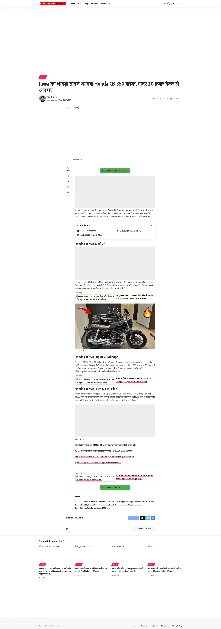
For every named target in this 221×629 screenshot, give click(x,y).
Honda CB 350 (103, 502)
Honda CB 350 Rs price (96, 505)
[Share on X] (164, 98)
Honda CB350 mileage (114, 505)
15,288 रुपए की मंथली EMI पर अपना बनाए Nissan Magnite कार (98, 463)
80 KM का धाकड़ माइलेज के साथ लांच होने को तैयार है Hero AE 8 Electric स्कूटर (103, 451)
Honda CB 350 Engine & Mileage (91, 235)
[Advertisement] (71, 25)
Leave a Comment (145, 528)
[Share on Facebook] (160, 98)
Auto (43, 77)
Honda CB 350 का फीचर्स (87, 231)
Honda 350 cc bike (90, 502)
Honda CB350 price (103, 508)
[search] (168, 3)
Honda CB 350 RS (81, 505)
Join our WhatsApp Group (116, 170)
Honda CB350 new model (132, 505)
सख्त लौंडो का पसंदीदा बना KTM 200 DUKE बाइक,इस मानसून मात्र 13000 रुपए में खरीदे (106, 445)
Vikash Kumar (52, 97)
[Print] (171, 98)
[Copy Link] (167, 98)
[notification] (165, 3)
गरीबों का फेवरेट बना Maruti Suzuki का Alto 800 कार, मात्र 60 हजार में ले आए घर (104, 457)
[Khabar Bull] (53, 3)
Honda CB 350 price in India (144, 502)
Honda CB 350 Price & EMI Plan (130, 231)
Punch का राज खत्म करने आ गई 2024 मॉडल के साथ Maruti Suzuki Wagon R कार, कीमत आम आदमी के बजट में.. (55, 571)
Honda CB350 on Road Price (85, 508)
